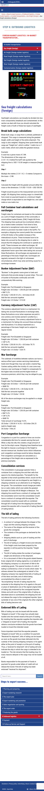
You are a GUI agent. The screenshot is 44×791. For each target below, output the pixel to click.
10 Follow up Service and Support (13, 724)
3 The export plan (8, 697)
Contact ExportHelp (35, 784)
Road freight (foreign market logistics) (17, 56)
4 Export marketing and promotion (14, 701)
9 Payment (6, 720)
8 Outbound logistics (28, 14)
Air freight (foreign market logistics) (16, 52)
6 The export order (8, 708)
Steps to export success (14, 14)
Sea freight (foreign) (32, 16)
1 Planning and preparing (11, 689)
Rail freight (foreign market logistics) (16, 60)
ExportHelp (10, 789)
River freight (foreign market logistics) (17, 64)
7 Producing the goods (10, 712)
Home (3, 14)
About (27, 784)
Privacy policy (13, 784)
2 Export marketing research (12, 693)
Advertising (21, 784)
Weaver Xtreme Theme (35, 789)
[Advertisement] (22, 755)
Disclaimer (5, 784)
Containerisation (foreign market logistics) (18, 68)
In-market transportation (18, 16)
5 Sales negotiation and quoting (13, 705)
